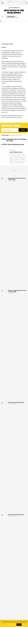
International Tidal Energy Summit (15, 63)
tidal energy (19, 135)
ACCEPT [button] (19, 624)
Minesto (3, 61)
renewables (12, 135)
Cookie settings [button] (11, 624)
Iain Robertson (11, 16)
